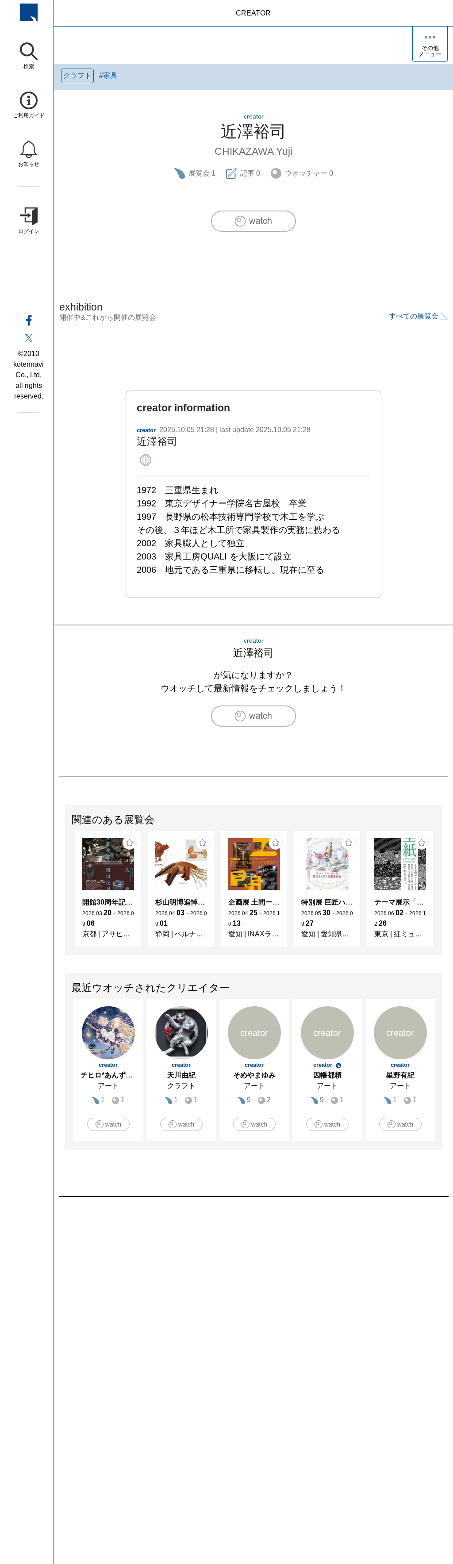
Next (442, 893)
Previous (65, 893)
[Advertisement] (253, 1297)
